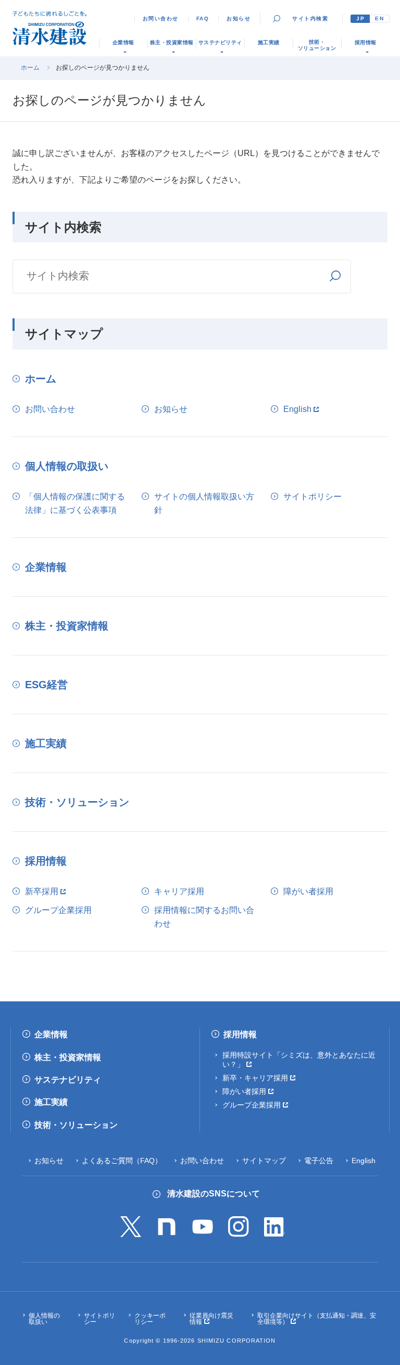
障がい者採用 (308, 891)
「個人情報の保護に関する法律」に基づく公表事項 (75, 503)
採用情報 (46, 861)
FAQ (202, 18)
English (297, 409)
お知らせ (239, 18)
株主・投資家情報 (66, 626)
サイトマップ (264, 1160)
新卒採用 (41, 891)
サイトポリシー (312, 496)
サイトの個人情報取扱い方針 (204, 503)
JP (360, 18)
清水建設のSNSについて (213, 1193)
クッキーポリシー (150, 1318)
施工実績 (46, 743)
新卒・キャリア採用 (255, 1078)
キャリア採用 (179, 891)
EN (379, 18)
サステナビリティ (67, 1079)
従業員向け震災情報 (211, 1318)
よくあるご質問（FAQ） (122, 1160)
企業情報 (46, 567)
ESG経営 (46, 684)
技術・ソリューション (77, 802)
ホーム (30, 67)
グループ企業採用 (58, 910)
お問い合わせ (161, 18)
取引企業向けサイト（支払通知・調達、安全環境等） (316, 1318)
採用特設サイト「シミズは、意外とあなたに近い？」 (299, 1059)
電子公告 (318, 1160)
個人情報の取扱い (66, 466)
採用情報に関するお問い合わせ (204, 917)
